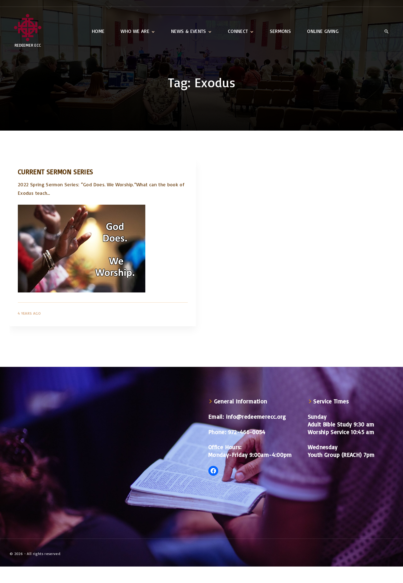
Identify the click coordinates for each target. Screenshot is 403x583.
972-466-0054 (247, 431)
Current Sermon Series (55, 171)
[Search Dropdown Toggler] (386, 31)
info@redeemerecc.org (256, 416)
